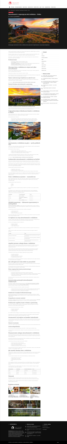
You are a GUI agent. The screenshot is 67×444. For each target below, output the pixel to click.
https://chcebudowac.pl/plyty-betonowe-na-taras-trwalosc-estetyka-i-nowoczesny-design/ (24, 82)
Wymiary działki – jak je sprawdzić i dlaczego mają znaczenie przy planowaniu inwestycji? (49, 76)
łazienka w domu (44, 70)
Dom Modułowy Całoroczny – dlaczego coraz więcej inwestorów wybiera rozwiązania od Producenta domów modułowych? (50, 100)
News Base (27, 442)
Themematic (31, 442)
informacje (43, 55)
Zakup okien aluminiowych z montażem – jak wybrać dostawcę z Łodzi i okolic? (50, 97)
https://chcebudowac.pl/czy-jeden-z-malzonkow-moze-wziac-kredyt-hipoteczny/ (23, 157)
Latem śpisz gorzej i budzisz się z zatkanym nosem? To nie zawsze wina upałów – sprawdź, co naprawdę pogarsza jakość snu (50, 82)
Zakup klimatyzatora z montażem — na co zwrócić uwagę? (34, 397)
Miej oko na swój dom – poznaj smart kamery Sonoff (50, 103)
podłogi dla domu (44, 61)
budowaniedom (17, 16)
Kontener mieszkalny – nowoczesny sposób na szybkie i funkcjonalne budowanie (50, 91)
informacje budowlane (44, 57)
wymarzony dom (11, 12)
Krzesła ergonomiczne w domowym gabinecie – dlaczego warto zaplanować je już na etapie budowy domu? (51, 94)
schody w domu (44, 64)
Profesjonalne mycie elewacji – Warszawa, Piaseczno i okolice (50, 79)
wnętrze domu (43, 66)
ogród (42, 59)
